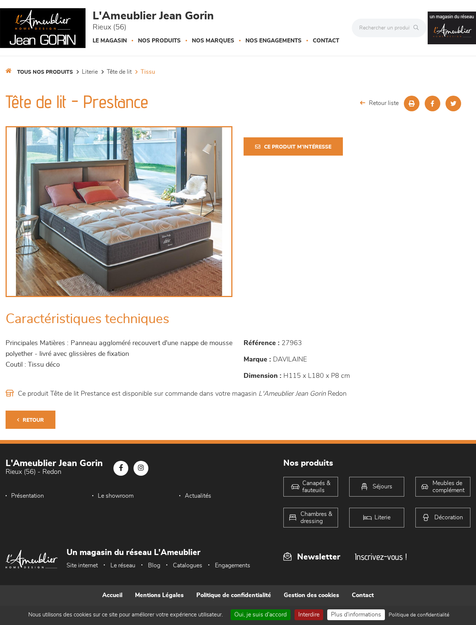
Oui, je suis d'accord (260, 615)
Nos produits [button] (159, 41)
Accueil (112, 595)
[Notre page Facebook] (120, 468)
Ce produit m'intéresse (297, 147)
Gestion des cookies (311, 595)
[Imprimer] (411, 103)
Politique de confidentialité (233, 595)
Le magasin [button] (110, 41)
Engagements (232, 565)
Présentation (27, 496)
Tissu (148, 72)
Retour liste (384, 103)
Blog (154, 565)
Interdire (308, 615)
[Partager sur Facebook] (432, 103)
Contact (326, 41)
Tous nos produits (45, 72)
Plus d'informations (356, 615)
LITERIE (90, 72)
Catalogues (187, 565)
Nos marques (213, 41)
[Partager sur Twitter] (453, 103)
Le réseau (122, 565)
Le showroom (116, 496)
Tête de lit (119, 72)
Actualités (198, 496)
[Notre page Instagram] (141, 468)
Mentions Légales (159, 595)
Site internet (82, 565)
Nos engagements (273, 41)
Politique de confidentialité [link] (419, 615)
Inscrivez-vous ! (381, 556)
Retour (33, 420)
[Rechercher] (418, 28)
